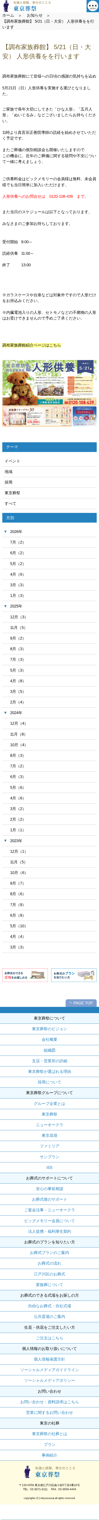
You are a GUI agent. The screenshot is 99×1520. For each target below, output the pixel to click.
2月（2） (18, 819)
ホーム (8, 15)
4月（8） (18, 681)
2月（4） (18, 702)
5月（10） (19, 926)
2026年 (16, 532)
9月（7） (18, 883)
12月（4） (19, 723)
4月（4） (18, 936)
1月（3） (18, 595)
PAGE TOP (83, 1003)
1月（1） (18, 830)
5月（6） (18, 787)
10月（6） (19, 873)
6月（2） (18, 553)
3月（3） (18, 585)
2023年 (16, 841)
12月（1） (19, 851)
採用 (8, 482)
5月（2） (18, 564)
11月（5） (19, 627)
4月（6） (18, 574)
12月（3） (19, 617)
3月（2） (18, 809)
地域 (8, 472)
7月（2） (18, 542)
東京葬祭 (12, 493)
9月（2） (18, 638)
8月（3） (18, 649)
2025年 (16, 606)
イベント (12, 461)
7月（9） (18, 905)
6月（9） (18, 915)
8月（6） (18, 894)
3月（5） (18, 691)
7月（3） (18, 659)
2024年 (16, 713)
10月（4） (19, 745)
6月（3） (18, 777)
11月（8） (19, 734)
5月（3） (18, 670)
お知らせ (35, 15)
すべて (10, 503)
